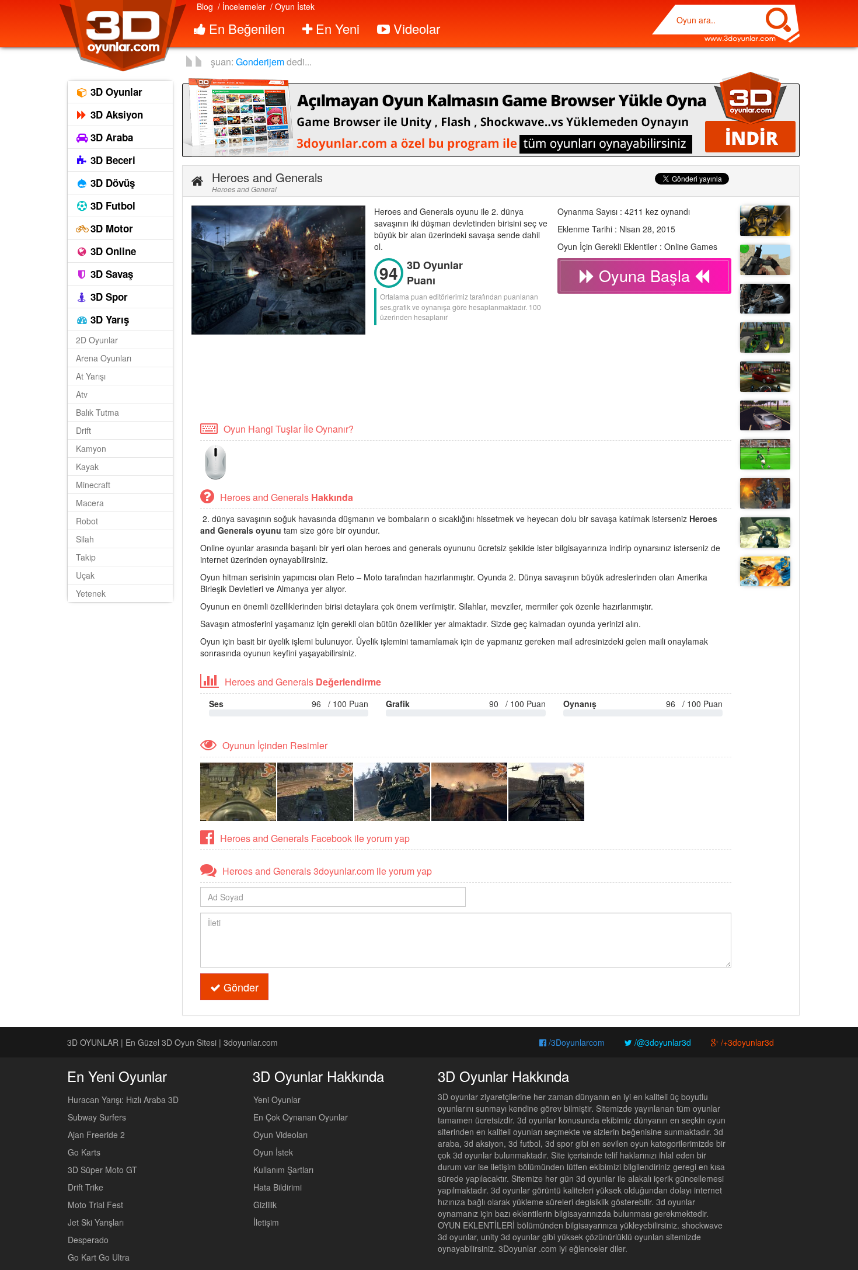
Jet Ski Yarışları (96, 1222)
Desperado (88, 1239)
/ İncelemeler (242, 6)
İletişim (266, 1222)
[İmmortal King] (765, 493)
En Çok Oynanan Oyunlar (300, 1117)
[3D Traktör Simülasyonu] (765, 337)
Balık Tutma (97, 412)
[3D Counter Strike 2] (765, 260)
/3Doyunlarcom (575, 1042)
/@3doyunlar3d (661, 1042)
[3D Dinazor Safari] (765, 532)
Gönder (240, 986)
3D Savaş (110, 274)
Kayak (87, 466)
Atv (82, 394)
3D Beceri (111, 160)
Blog (205, 6)
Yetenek (91, 593)
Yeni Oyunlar (277, 1099)
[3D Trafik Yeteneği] (765, 416)
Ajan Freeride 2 (96, 1134)
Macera (90, 503)
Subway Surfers (97, 1117)
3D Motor (110, 228)
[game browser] (491, 113)
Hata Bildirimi (277, 1187)
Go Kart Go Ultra (99, 1257)
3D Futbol (111, 206)
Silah (85, 539)
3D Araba (110, 137)
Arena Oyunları (103, 358)
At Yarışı (91, 376)
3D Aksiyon (115, 114)
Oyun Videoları (280, 1134)
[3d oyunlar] (122, 36)
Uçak (85, 575)
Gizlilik (265, 1204)
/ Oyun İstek (292, 6)
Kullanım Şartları (283, 1169)
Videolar (415, 28)
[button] (197, 181)
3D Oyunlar (115, 92)
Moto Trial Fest (95, 1204)
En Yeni (336, 28)
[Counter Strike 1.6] (765, 299)
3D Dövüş (111, 183)
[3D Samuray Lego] (765, 571)
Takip (86, 557)
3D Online (112, 251)
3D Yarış (108, 319)
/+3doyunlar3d (746, 1042)
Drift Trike (85, 1187)
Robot (87, 521)
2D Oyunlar (97, 340)
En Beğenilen (245, 28)
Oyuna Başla (644, 275)
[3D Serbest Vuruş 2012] (765, 454)
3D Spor (108, 297)
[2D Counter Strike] (765, 221)
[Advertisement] (403, 377)
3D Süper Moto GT (102, 1169)
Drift (83, 430)
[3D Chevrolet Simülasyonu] (765, 376)
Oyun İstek (273, 1152)
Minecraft (93, 484)
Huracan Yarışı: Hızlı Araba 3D (123, 1099)
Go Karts (84, 1152)
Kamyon (91, 448)
